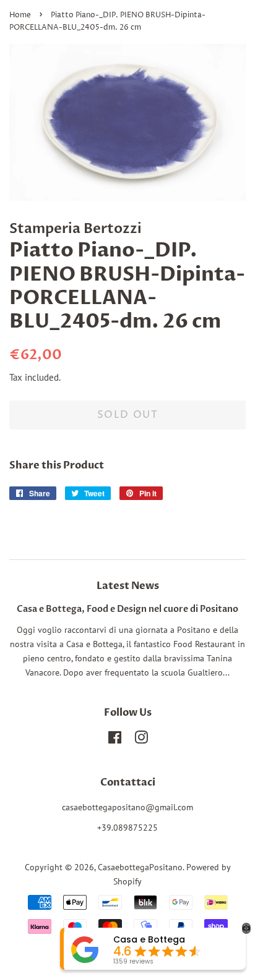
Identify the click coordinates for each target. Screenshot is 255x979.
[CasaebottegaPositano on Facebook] (115, 739)
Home (20, 15)
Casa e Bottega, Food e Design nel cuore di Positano (127, 609)
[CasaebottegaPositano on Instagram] (141, 739)
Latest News (128, 586)
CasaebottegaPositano (140, 867)
